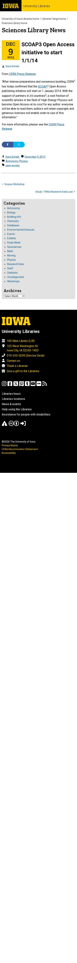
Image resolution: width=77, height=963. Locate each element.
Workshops (13, 281)
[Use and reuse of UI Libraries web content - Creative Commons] (14, 425)
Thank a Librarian (17, 366)
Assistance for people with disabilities (26, 414)
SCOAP (43, 86)
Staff (10, 268)
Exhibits (11, 238)
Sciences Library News (34, 30)
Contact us (13, 360)
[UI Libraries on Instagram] (4, 385)
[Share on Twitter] (19, 144)
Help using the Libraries (17, 409)
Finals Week (13, 242)
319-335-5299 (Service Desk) (25, 355)
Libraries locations (13, 399)
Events (11, 234)
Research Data (15, 264)
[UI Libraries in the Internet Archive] (4, 425)
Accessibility (9, 452)
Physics (23, 161)
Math (10, 251)
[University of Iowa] (10, 5)
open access (13, 165)
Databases (13, 225)
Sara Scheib (12, 66)
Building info (14, 216)
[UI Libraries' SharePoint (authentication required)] (23, 425)
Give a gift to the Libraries (23, 371)
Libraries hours (11, 393)
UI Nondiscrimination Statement (20, 449)
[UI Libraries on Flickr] (39, 385)
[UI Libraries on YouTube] (33, 385)
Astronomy (12, 161)
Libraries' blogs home (54, 18)
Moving (11, 255)
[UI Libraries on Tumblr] (27, 385)
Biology (11, 212)
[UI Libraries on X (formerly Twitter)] (15, 385)
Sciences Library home (14, 23)
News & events (11, 404)
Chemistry (13, 221)
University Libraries (36, 6)
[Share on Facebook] (7, 144)
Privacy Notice (10, 445)
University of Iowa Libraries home (20, 18)
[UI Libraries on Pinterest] (21, 385)
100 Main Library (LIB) (21, 341)
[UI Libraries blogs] (44, 385)
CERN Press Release (22, 74)
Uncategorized (15, 277)
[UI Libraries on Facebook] (10, 385)
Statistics (12, 272)
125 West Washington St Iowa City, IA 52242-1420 (22, 348)
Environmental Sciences (20, 229)
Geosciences (14, 246)
